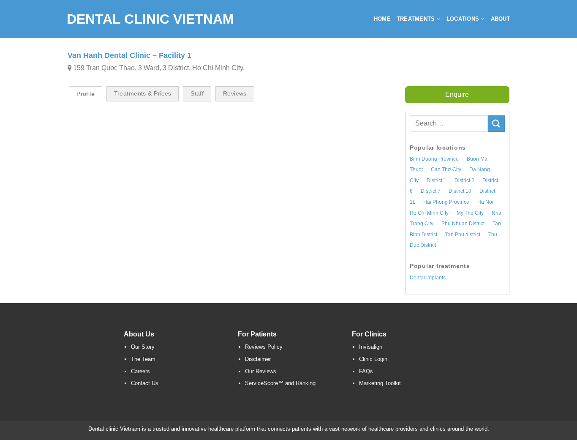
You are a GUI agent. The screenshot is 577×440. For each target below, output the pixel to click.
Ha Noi (485, 202)
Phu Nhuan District (462, 224)
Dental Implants (428, 278)
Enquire (457, 94)
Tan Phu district (462, 235)
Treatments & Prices (142, 93)
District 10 (460, 191)
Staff (197, 93)
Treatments (416, 19)
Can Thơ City (446, 169)
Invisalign (370, 347)
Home (382, 19)
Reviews (235, 93)
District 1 (436, 180)
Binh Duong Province (434, 159)
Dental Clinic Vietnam (150, 19)
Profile (85, 93)
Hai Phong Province (446, 202)
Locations (462, 19)
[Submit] (496, 123)
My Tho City (470, 213)
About (500, 19)
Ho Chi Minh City (429, 213)
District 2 (464, 180)
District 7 (431, 191)
